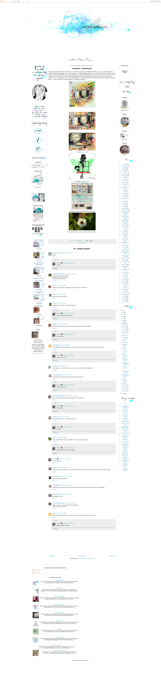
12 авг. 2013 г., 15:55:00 (61, 285)
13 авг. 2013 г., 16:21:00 (68, 426)
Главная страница (82, 556)
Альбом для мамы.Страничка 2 (125, 375)
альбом (124, 169)
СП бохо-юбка (124, 258)
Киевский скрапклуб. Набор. (125, 359)
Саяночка (54, 416)
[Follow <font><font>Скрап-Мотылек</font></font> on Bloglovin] (38, 158)
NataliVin (54, 324)
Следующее (52, 556)
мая (123, 383)
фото (124, 277)
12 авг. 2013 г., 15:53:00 (70, 273)
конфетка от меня (125, 198)
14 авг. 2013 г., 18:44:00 (62, 467)
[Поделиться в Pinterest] (92, 241)
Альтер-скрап (124, 174)
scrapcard (124, 299)
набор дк (124, 221)
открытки (124, 226)
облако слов (125, 455)
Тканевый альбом (125, 269)
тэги (124, 274)
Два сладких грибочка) (59, 604)
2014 (122, 320)
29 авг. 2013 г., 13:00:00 (60, 513)
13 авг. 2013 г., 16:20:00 (68, 263)
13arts (39, 251)
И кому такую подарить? (125, 338)
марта (123, 387)
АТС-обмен (124, 179)
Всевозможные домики (125, 407)
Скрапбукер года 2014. (56, 645)
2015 (122, 318)
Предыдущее (112, 556)
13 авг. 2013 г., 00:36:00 (71, 395)
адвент (124, 167)
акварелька (125, 439)
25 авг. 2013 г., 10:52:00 (65, 494)
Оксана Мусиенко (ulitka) (58, 273)
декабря (124, 324)
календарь (124, 193)
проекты (124, 233)
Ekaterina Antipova (57, 253)
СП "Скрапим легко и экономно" (125, 252)
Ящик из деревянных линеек (125, 437)
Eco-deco (124, 289)
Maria (53, 285)
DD (124, 286)
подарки (124, 231)
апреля (124, 385)
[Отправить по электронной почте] (86, 241)
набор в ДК (124, 219)
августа (124, 332)
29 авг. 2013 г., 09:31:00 (70, 503)
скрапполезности (125, 242)
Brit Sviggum (55, 345)
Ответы (56, 260)
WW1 (39, 316)
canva (124, 284)
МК (124, 218)
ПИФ (124, 229)
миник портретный (124, 216)
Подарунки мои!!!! (124, 345)
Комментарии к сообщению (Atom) (86, 558)
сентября (124, 330)
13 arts (124, 164)
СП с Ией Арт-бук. (125, 261)
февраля (124, 389)
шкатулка (124, 281)
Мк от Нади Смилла (125, 419)
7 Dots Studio (124, 165)
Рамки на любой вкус (125, 424)
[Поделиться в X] (89, 241)
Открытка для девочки (59, 650)
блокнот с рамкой (125, 443)
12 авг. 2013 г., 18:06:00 (61, 303)
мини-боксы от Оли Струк (125, 453)
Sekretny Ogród (39, 305)
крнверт (124, 203)
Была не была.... (124, 348)
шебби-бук (124, 279)
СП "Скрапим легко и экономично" (124, 248)
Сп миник (124, 260)
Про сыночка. (59, 588)
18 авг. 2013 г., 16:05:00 (66, 485)
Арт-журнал (124, 175)
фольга (125, 466)
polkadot (124, 296)
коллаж (124, 195)
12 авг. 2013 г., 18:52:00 (64, 345)
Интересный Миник (125, 412)
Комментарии (36, 572)
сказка (124, 238)
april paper (124, 282)
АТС (124, 177)
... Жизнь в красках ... (39, 240)
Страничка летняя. (124, 367)
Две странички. (59, 620)
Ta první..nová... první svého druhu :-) (42, 284)
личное (124, 206)
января (124, 391)
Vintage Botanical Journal (39, 263)
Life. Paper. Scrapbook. (38, 278)
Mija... (42, 306)
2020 (122, 310)
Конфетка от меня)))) (59, 596)
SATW (124, 298)
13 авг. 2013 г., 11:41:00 (61, 437)
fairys (124, 291)
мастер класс (124, 210)
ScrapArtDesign (56, 374)
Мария (54, 437)
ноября (124, 326)
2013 (122, 322)
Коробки (124, 340)
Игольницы (125, 409)
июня (123, 381)
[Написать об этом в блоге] (87, 241)
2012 (122, 393)
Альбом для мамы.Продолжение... (125, 363)
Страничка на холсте (125, 430)
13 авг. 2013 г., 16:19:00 (68, 355)
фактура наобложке (125, 464)
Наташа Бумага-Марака (58, 503)
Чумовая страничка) (125, 355)
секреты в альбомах (125, 458)
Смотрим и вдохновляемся (125, 427)
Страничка (124, 351)
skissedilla (85, 152)
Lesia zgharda (124, 293)
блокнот (124, 180)
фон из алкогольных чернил (125, 469)
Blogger (87, 660)
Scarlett (54, 467)
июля (123, 379)
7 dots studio (39, 262)
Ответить (54, 257)
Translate (43, 167)
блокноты (124, 182)
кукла (124, 204)
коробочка (124, 201)
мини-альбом (124, 211)
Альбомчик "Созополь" (59, 612)
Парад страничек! (59, 637)
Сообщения (36, 570)
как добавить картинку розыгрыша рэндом (125, 446)
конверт (124, 196)
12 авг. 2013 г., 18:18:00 (62, 324)
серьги (124, 236)
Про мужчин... (125, 342)
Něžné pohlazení (39, 280)
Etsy (125, 404)
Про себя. (124, 333)
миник (124, 213)
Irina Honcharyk (56, 476)
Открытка (124, 353)
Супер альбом (125, 432)
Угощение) (59, 629)
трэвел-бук (124, 272)
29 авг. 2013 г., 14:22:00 (68, 523)
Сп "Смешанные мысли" (125, 256)
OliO (53, 513)
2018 (122, 312)
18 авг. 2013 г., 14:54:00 (66, 476)
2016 (122, 316)
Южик (53, 303)
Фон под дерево (125, 433)
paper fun (87, 181)
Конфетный (125, 335)
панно (124, 227)
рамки (124, 234)
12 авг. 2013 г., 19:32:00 (63, 366)
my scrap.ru (124, 294)
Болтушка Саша (125, 184)
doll (124, 287)
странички (84, 242)
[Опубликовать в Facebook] (90, 241)
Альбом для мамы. (125, 171)
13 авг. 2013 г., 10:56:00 (63, 416)
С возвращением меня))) (125, 371)
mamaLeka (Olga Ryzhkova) (59, 395)
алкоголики (125, 441)
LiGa (53, 294)
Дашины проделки (125, 187)
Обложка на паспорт (125, 224)
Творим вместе (125, 266)
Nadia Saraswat (56, 494)
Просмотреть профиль (38, 353)
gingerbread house (38, 267)
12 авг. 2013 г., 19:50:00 (66, 374)
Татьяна (58, 263)
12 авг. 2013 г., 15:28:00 (67, 253)
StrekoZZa (54, 366)
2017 (122, 314)
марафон (124, 208)
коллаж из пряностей (125, 451)
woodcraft (124, 301)
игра (124, 191)
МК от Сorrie (125, 414)
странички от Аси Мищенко (125, 461)
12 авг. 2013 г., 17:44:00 (60, 294)
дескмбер (124, 190)
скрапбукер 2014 (125, 239)
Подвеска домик (125, 421)
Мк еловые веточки (125, 416)
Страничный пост (59, 580)
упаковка (124, 275)
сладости (124, 245)
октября (124, 328)
